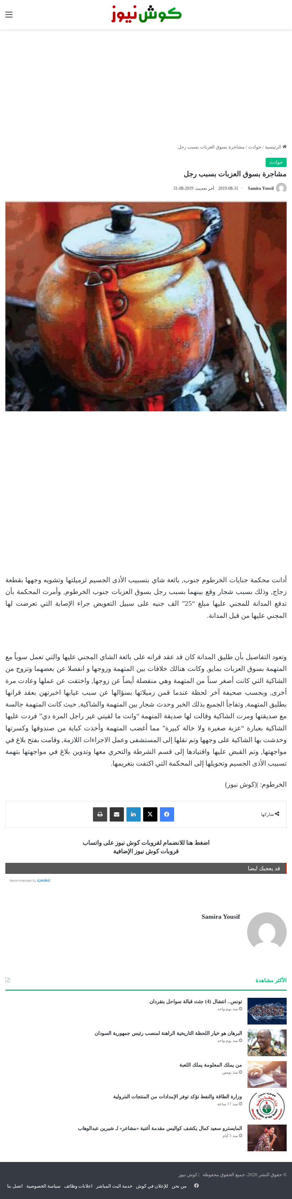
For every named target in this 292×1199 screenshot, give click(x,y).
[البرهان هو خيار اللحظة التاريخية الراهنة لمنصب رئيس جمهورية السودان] (267, 1042)
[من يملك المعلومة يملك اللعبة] (267, 1074)
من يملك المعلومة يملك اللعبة (210, 1065)
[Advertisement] (146, 86)
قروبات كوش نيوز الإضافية (146, 851)
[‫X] (150, 814)
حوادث (254, 147)
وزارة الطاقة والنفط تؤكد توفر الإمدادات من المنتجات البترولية (177, 1096)
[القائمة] (8, 17)
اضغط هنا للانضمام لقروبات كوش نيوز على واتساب (146, 842)
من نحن (179, 1186)
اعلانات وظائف (78, 1186)
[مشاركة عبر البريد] (117, 814)
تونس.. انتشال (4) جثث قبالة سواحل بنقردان (196, 1001)
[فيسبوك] (167, 814)
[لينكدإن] (133, 814)
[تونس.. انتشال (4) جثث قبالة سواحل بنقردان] (267, 1011)
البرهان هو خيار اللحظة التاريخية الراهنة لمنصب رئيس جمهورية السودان (168, 1033)
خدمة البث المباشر (114, 1186)
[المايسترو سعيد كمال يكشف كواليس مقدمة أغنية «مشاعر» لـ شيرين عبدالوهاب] (267, 1138)
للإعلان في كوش (152, 1186)
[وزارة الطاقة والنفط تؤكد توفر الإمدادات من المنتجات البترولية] (267, 1106)
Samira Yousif (261, 188)
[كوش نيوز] (146, 14)
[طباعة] (100, 814)
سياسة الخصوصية (43, 1186)
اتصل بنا (15, 1186)
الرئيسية (273, 147)
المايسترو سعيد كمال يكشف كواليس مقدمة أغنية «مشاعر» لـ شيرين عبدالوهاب (160, 1128)
